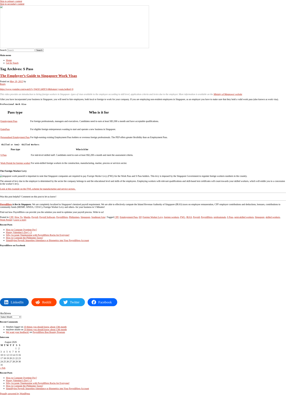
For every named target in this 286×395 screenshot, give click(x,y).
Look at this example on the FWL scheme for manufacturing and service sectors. (38, 189)
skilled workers (273, 217)
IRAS (189, 217)
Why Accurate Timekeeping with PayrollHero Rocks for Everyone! (37, 235)
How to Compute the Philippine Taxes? (24, 237)
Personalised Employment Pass (15, 137)
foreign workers (171, 217)
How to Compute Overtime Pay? (21, 229)
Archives (5, 313)
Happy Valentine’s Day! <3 (19, 232)
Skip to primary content (11, 1)
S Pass (3, 155)
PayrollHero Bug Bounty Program (49, 332)
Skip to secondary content (12, 4)
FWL (182, 217)
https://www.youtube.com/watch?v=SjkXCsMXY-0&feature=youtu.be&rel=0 (36, 89)
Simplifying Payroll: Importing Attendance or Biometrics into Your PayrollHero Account (47, 240)
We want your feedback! (17, 332)
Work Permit (6, 220)
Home (9, 60)
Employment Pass (8, 121)
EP (140, 217)
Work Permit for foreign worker (15, 163)
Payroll (34, 217)
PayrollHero (6, 204)
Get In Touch (12, 63)
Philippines (74, 217)
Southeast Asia (98, 217)
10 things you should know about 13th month (45, 327)
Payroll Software (47, 217)
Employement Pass (129, 217)
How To (18, 217)
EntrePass (5, 129)
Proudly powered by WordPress (15, 393)
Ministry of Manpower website (228, 94)
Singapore (85, 217)
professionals (220, 217)
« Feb (2, 368)
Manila (27, 217)
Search (3, 50)
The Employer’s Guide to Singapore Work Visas (38, 76)
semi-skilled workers (244, 217)
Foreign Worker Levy (153, 217)
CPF (11, 217)
